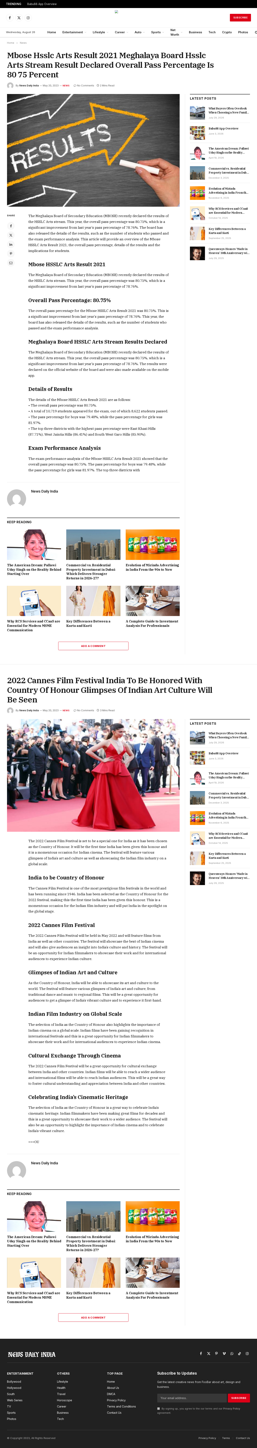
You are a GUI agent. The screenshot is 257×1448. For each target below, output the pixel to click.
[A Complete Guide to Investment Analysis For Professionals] (153, 601)
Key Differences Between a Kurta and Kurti (88, 623)
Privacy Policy (231, 1408)
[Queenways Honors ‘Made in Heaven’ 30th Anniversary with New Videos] (197, 253)
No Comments (85, 85)
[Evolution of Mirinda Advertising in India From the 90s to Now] (153, 544)
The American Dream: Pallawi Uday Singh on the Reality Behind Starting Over (34, 569)
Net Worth (174, 32)
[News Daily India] (128, 17)
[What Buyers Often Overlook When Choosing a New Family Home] (197, 113)
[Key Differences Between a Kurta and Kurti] (93, 601)
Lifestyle (99, 32)
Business (195, 32)
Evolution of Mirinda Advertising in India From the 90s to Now (152, 567)
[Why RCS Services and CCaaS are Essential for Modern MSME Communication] (34, 601)
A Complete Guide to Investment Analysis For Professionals (152, 623)
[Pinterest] (11, 253)
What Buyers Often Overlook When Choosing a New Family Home (228, 110)
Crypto (227, 32)
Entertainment (72, 32)
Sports (156, 32)
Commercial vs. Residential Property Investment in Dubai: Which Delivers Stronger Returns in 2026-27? (90, 571)
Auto (138, 32)
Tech (212, 32)
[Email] (11, 263)
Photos (243, 32)
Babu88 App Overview (42, 4)
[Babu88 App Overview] (197, 133)
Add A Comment (93, 646)
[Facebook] (11, 226)
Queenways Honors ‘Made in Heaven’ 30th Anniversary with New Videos (229, 251)
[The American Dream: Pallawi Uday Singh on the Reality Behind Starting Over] (34, 544)
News (66, 85)
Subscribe (240, 17)
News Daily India (29, 85)
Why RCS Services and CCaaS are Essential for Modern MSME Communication (33, 625)
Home (51, 32)
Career (120, 32)
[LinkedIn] (11, 244)
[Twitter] (11, 235)
